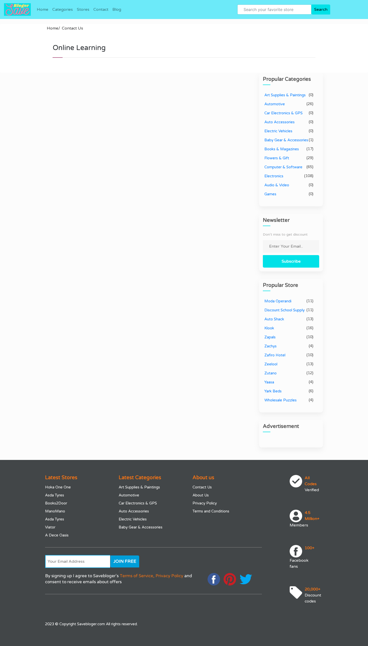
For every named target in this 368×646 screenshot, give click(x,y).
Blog (116, 9)
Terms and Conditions (211, 511)
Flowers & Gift (276, 158)
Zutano (270, 373)
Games (270, 194)
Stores (83, 9)
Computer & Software (283, 167)
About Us (201, 495)
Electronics (273, 176)
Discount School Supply (284, 310)
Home (42, 9)
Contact (100, 9)
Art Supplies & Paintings (285, 95)
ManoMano (55, 511)
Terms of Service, (137, 575)
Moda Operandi (277, 301)
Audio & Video (276, 185)
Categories (62, 9)
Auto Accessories (279, 122)
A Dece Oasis (57, 535)
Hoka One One (58, 487)
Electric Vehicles (278, 131)
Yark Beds (273, 391)
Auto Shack (274, 319)
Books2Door (56, 503)
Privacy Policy (205, 503)
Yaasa (269, 382)
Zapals (270, 337)
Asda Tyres (54, 495)
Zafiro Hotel (274, 355)
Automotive (274, 104)
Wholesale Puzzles (280, 400)
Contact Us (72, 28)
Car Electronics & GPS (283, 113)
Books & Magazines (281, 149)
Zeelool (270, 364)
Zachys (270, 346)
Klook (269, 328)
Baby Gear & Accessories (286, 140)
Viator (50, 527)
